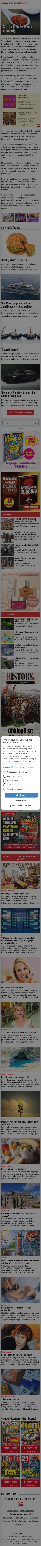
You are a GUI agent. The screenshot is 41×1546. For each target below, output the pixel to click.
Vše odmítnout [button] (21, 801)
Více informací (26, 764)
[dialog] (20, 773)
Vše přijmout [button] (21, 795)
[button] (20, 767)
